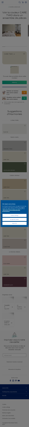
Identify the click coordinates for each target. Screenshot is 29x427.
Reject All (14, 223)
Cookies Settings (14, 215)
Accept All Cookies (14, 219)
